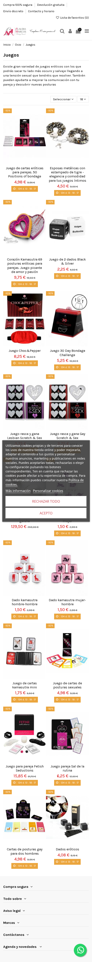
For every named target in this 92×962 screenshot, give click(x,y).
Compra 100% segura (18, 5)
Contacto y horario (41, 11)
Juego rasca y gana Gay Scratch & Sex (67, 436)
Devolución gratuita (51, 5)
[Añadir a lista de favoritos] (21, 159)
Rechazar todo (46, 501)
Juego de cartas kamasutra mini (24, 685)
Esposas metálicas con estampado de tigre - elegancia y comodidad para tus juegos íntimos (67, 174)
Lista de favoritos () (74, 17)
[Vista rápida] (24, 165)
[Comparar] (28, 159)
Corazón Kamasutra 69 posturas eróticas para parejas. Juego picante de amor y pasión (24, 265)
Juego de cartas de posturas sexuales (67, 685)
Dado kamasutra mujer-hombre (67, 602)
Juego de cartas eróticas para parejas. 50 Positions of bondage (24, 172)
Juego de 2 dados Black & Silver (67, 261)
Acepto (46, 513)
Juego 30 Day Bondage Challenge (67, 353)
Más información (18, 490)
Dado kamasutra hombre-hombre (24, 602)
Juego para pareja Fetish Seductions (25, 768)
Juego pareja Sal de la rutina (67, 768)
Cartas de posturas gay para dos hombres (24, 851)
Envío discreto (13, 11)
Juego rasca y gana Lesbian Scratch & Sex (24, 436)
